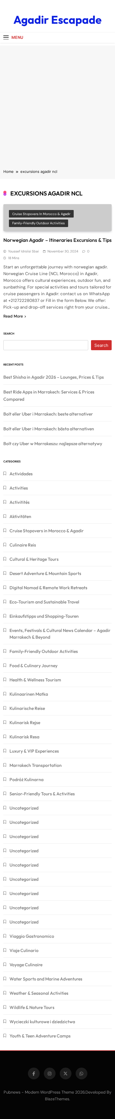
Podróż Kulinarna (26, 779)
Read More (13, 316)
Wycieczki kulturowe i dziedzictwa (42, 1021)
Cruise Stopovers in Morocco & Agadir (41, 214)
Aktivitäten (20, 516)
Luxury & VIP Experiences (34, 751)
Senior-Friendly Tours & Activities (42, 793)
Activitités (19, 502)
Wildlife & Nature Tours (31, 1007)
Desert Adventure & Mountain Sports (45, 573)
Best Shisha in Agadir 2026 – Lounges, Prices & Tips (53, 377)
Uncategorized (24, 808)
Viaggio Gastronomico (31, 936)
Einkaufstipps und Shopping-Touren (44, 616)
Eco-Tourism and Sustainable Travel (44, 602)
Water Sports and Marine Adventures (45, 979)
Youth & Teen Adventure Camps (40, 1036)
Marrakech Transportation (35, 765)
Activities (18, 488)
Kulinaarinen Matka (28, 694)
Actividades (21, 473)
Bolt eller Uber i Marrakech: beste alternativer (48, 414)
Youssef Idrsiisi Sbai (23, 251)
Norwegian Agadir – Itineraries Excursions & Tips (57, 240)
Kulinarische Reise (27, 708)
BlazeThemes (57, 1098)
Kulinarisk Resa (24, 736)
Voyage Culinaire (25, 964)
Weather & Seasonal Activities (38, 993)
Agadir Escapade (57, 20)
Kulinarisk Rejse (24, 722)
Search (8, 333)
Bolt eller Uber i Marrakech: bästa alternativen (48, 428)
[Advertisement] (57, 103)
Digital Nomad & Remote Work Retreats (48, 587)
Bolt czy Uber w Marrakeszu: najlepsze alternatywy (52, 443)
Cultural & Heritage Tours (34, 559)
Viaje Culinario (24, 950)
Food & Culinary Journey (33, 665)
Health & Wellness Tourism (35, 680)
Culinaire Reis (22, 545)
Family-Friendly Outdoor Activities (38, 223)
